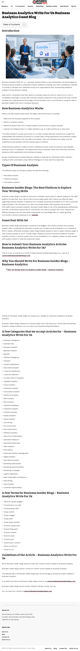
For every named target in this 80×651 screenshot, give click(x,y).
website (35, 215)
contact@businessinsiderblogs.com (16, 256)
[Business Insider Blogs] (40, 2)
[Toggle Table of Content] (23, 24)
